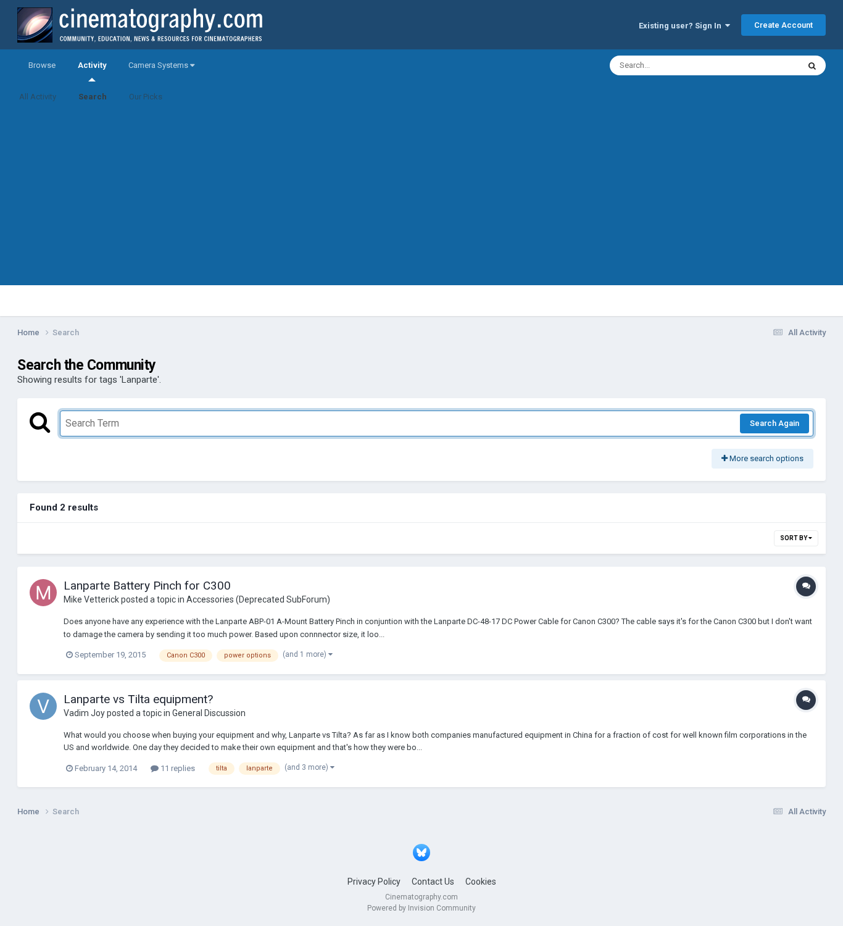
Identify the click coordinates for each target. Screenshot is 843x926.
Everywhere (762, 65)
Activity (92, 65)
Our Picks (145, 96)
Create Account (783, 25)
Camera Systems (159, 65)
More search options (766, 458)
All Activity (37, 96)
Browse (42, 65)
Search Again (774, 423)
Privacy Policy (374, 881)
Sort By (794, 538)
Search (92, 96)
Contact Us (433, 881)
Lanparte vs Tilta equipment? (138, 699)
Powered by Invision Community (421, 908)
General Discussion (209, 713)
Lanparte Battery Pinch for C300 (147, 585)
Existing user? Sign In (682, 25)
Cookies (480, 881)
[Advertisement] (421, 198)
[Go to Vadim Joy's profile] (43, 706)
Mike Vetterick (91, 599)
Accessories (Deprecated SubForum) (258, 599)
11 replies (177, 768)
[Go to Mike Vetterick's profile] (43, 592)
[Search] (812, 65)
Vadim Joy (84, 713)
